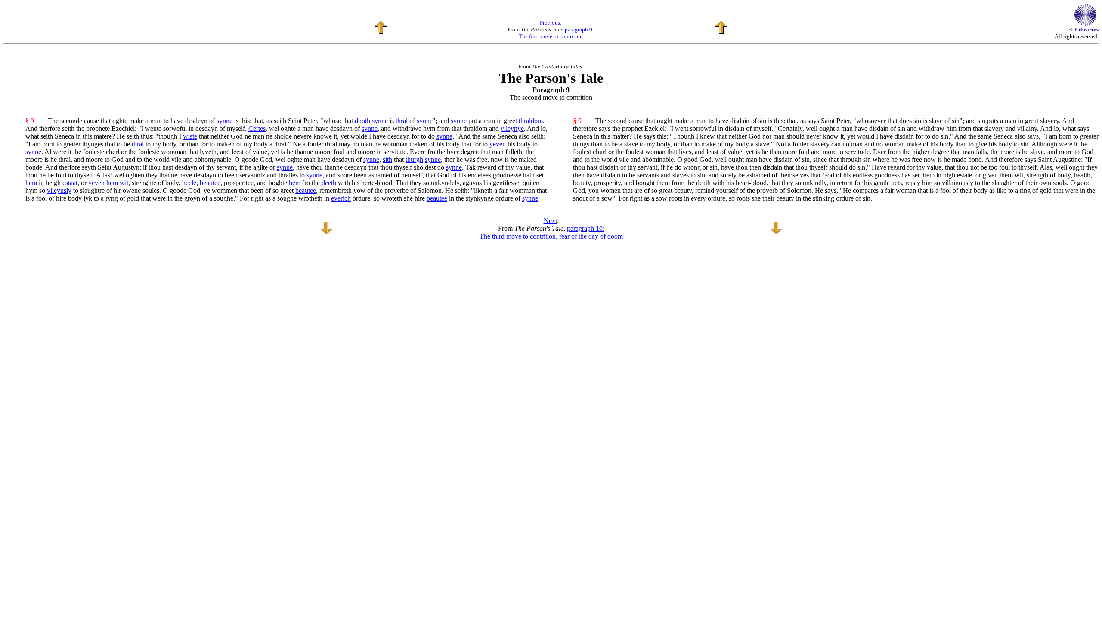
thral (402, 120)
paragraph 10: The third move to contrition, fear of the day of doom (551, 232)
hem (31, 182)
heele (189, 182)
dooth (362, 120)
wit (124, 182)
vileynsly (59, 190)
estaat (69, 182)
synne (224, 120)
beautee (210, 182)
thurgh (414, 159)
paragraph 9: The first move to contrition (556, 33)
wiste (190, 136)
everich (341, 198)
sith (387, 159)
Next (550, 220)
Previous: (551, 22)
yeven (497, 144)
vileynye (512, 128)
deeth (329, 182)
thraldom (531, 120)
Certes (257, 128)
